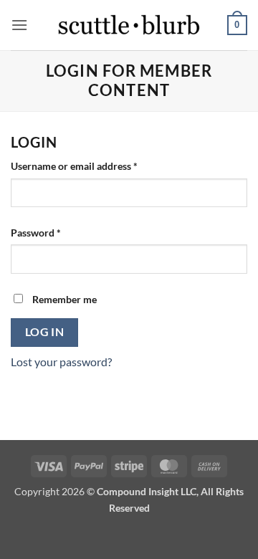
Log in (44, 331)
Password (56, 232)
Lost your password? (61, 361)
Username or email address (94, 165)
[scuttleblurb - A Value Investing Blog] (129, 25)
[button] (19, 24)
